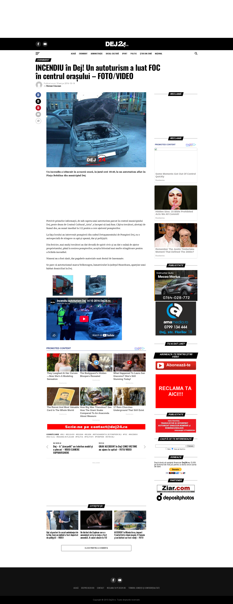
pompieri (100, 437)
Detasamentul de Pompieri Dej (107, 434)
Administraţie (96, 53)
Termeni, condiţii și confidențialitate (144, 587)
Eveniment (83, 53)
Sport (124, 53)
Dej (62, 434)
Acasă (75, 587)
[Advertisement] (116, 19)
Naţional (158, 53)
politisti (89, 437)
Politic (134, 53)
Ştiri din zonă (146, 53)
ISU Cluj (51, 437)
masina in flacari (65, 437)
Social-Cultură (112, 53)
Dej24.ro (70, 434)
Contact (100, 587)
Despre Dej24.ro (87, 587)
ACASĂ (73, 53)
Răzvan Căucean (53, 86)
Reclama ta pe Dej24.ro (116, 587)
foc (125, 434)
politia (79, 437)
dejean (80, 434)
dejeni (88, 434)
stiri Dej (110, 437)
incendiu (134, 434)
